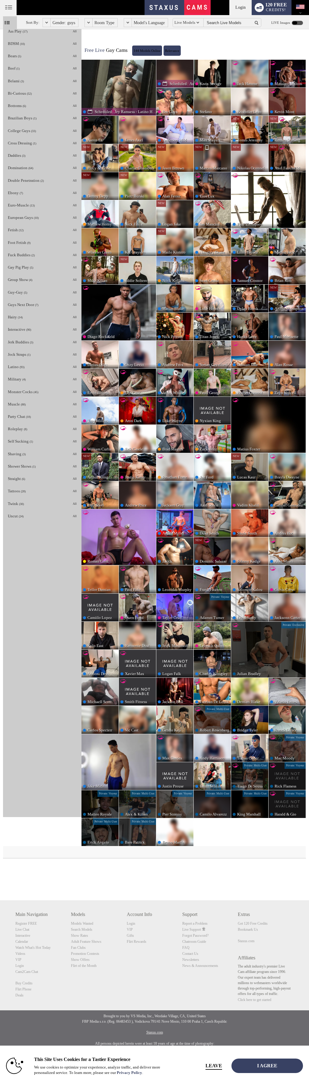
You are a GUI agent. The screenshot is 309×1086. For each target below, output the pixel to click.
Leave (213, 1065)
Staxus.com (246, 941)
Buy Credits (24, 983)
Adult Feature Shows (86, 941)
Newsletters (190, 960)
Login (240, 7)
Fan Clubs (78, 948)
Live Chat (22, 929)
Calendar (21, 941)
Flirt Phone (23, 989)
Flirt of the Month (84, 966)
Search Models (81, 929)
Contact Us (190, 954)
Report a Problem (194, 923)
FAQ (186, 948)
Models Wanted (82, 923)
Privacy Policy (129, 1072)
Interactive (22, 935)
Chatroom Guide (194, 941)
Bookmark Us (248, 929)
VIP (18, 960)
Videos (20, 954)
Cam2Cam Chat (26, 972)
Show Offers (80, 960)
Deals (19, 995)
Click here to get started (254, 1000)
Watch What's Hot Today (33, 948)
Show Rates (79, 935)
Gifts (130, 935)
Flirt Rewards (136, 941)
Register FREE (26, 923)
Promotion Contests (85, 954)
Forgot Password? (195, 935)
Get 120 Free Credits (253, 923)
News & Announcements (200, 966)
